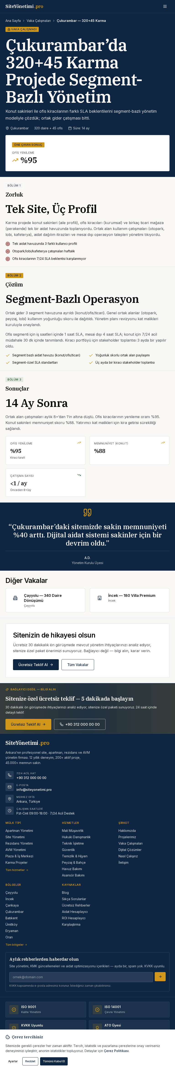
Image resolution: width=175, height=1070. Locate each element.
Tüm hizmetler (15, 870)
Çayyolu (11, 892)
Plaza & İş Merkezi (19, 856)
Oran (9, 937)
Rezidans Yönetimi (19, 843)
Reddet (30, 1061)
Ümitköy (11, 924)
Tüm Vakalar (77, 664)
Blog (65, 892)
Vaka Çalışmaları (39, 21)
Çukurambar (14, 912)
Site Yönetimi (15, 837)
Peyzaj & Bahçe (74, 862)
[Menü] (165, 6)
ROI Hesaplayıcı (73, 918)
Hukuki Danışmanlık (76, 837)
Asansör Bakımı (73, 875)
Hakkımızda (127, 831)
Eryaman (11, 931)
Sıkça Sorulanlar (74, 899)
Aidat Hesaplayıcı (75, 912)
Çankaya (12, 905)
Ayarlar (13, 1061)
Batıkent (11, 918)
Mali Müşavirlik (73, 831)
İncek (9, 899)
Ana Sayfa (13, 21)
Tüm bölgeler (14, 944)
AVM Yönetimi (15, 850)
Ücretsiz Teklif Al (33, 664)
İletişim (123, 862)
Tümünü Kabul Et (54, 1061)
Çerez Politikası (116, 1051)
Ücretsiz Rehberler (76, 905)
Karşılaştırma (71, 924)
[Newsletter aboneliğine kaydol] (160, 976)
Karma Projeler (16, 862)
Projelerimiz (127, 837)
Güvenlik (68, 850)
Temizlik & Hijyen (75, 856)
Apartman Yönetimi (19, 831)
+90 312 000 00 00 (82, 724)
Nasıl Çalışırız (128, 856)
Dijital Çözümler (130, 850)
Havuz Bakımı (72, 869)
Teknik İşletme (73, 843)
